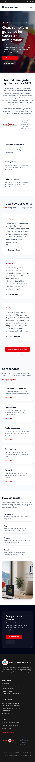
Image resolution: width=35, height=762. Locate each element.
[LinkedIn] (33, 1)
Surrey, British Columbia (11, 723)
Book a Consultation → (9, 732)
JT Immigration (10, 6)
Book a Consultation (10, 58)
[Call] (5, 1)
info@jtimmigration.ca (11, 725)
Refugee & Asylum (7, 691)
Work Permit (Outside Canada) (11, 705)
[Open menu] (31, 7)
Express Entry (6, 683)
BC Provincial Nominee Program (11, 686)
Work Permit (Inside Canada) (10, 703)
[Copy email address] (2, 2)
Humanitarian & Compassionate (11, 693)
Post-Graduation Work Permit (11, 708)
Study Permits (6, 711)
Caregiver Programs (8, 688)
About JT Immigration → (9, 380)
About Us (11, 642)
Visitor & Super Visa (8, 713)
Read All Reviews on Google (17, 349)
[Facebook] (28, 1)
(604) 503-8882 (8, 728)
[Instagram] (30, 1)
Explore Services (9, 63)
